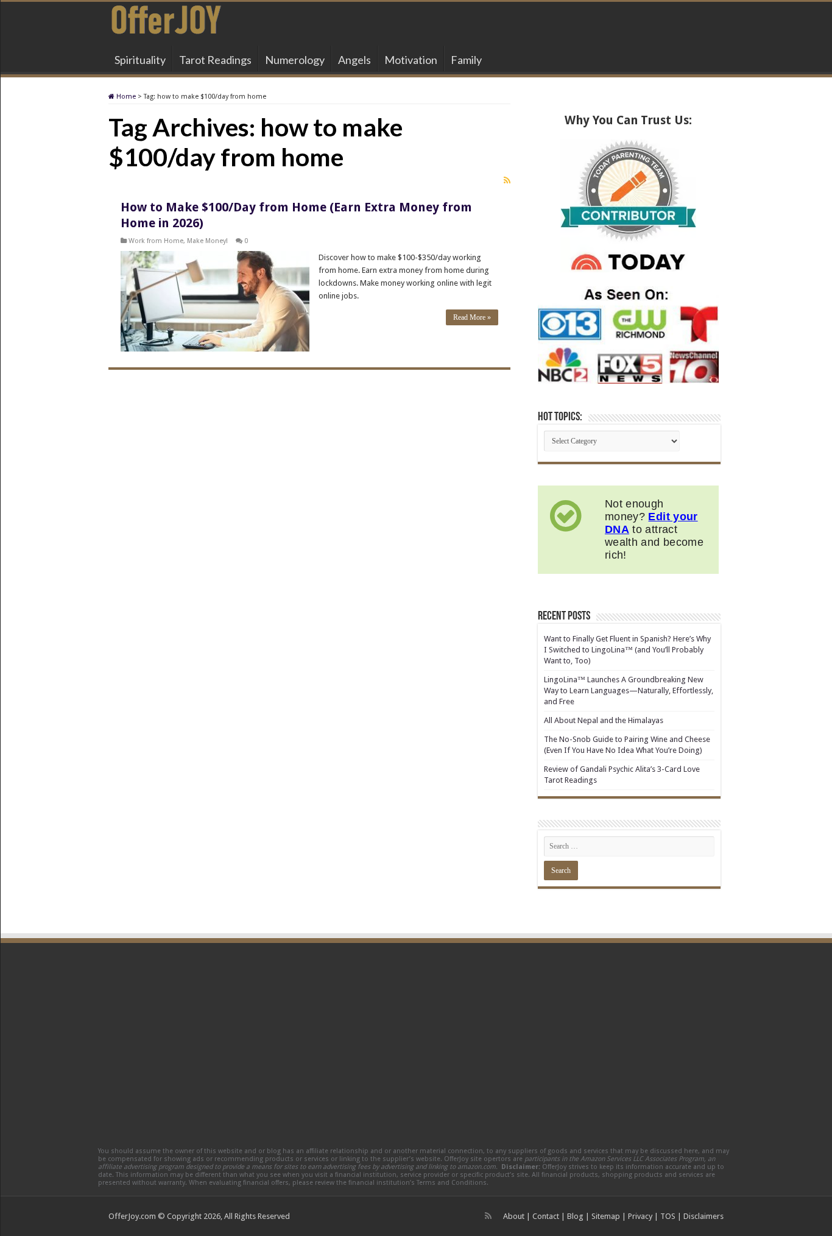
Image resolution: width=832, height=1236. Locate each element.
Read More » (472, 317)
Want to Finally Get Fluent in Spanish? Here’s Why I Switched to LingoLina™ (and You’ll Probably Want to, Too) (627, 649)
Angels (354, 59)
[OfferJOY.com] (166, 17)
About (513, 1216)
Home (125, 97)
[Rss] (488, 1216)
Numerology (295, 59)
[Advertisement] (416, 1037)
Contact (545, 1216)
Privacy (640, 1216)
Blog (575, 1216)
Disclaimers (703, 1216)
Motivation (410, 59)
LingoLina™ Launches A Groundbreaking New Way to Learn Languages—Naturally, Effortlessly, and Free (628, 690)
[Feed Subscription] (507, 180)
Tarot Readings (215, 59)
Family (466, 59)
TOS (667, 1216)
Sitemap (605, 1216)
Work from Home (156, 241)
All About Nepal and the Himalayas (603, 720)
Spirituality (140, 59)
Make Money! (207, 241)
